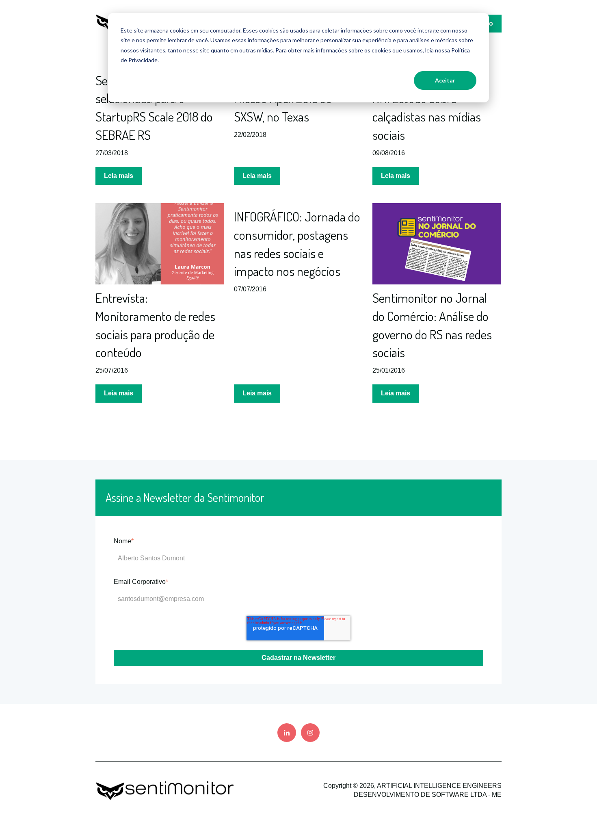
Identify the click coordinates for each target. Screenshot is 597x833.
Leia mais (118, 175)
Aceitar (445, 80)
